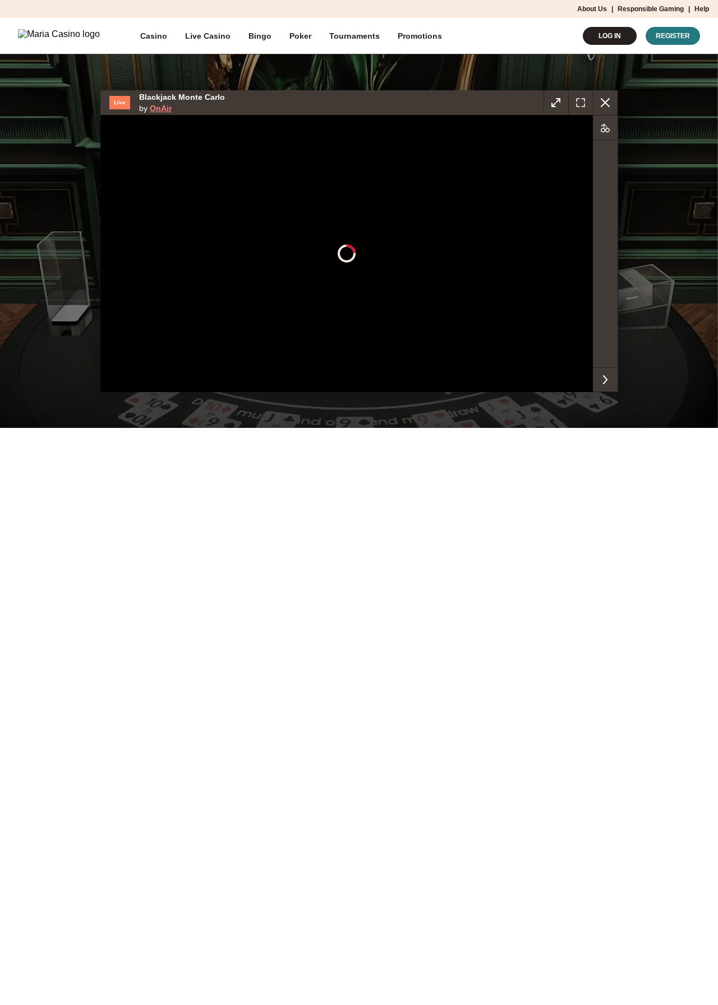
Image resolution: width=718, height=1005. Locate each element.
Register (673, 36)
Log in (610, 36)
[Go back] (605, 102)
